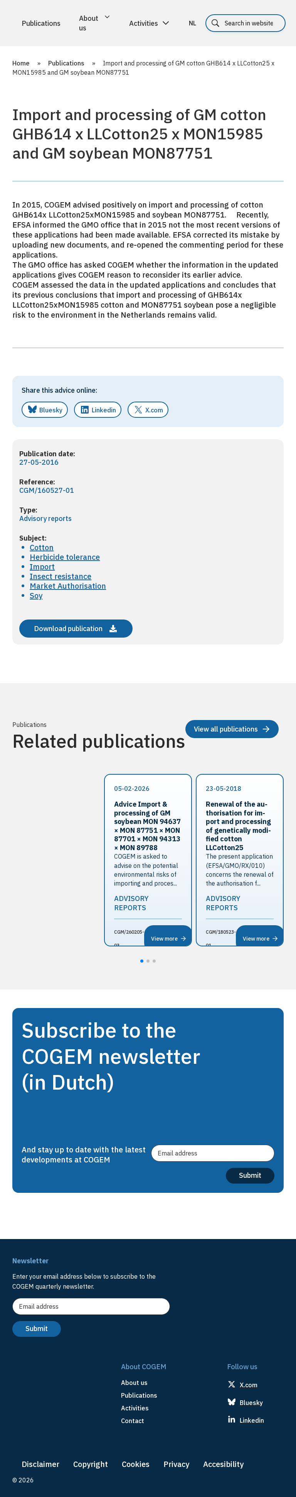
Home (21, 63)
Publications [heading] (139, 1395)
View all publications (226, 729)
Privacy (176, 1464)
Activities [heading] (135, 1408)
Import (42, 566)
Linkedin (104, 410)
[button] (141, 961)
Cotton (42, 547)
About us (88, 23)
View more (164, 938)
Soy (36, 595)
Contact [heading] (132, 1421)
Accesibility (223, 1464)
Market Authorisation (68, 586)
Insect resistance (60, 576)
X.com (154, 410)
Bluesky (50, 410)
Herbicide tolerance (65, 557)
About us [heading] (134, 1382)
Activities (143, 23)
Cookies (136, 1464)
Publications (41, 23)
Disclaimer (40, 1464)
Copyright (90, 1464)
